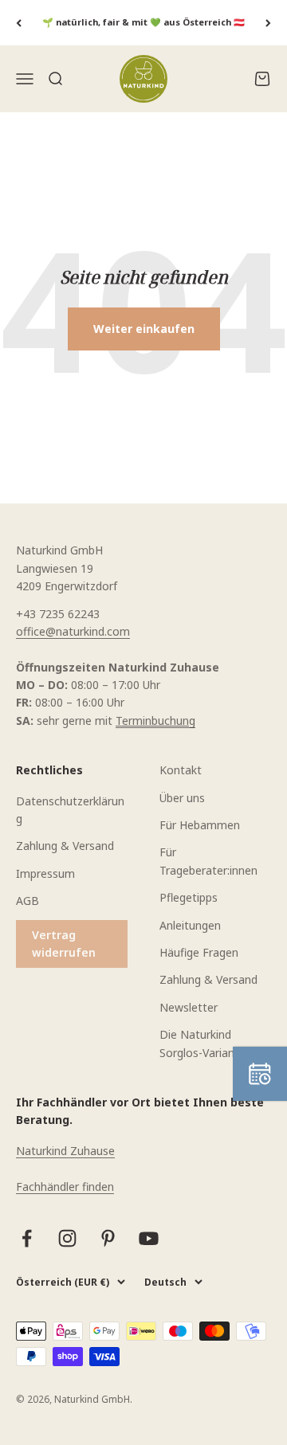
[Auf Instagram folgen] (67, 1238)
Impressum (45, 873)
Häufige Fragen (198, 952)
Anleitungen (190, 925)
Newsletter (188, 1007)
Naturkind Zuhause (65, 1150)
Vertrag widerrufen (64, 943)
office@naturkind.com (73, 631)
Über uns (182, 797)
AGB (27, 900)
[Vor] (268, 22)
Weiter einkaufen (144, 328)
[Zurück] (19, 22)
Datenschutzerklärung (70, 809)
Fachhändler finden (65, 1186)
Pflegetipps (188, 897)
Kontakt (180, 769)
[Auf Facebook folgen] (26, 1238)
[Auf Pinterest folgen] (108, 1238)
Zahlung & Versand (65, 845)
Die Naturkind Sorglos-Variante (202, 1043)
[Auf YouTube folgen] (148, 1238)
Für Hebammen (199, 824)
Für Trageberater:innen (208, 860)
